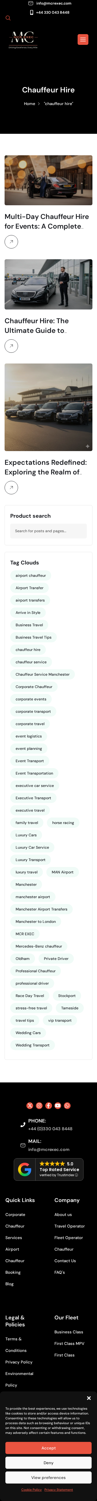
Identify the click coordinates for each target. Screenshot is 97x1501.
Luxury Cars (26, 835)
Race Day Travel (30, 995)
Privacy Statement (58, 1490)
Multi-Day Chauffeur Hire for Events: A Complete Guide (47, 226)
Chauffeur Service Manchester (43, 674)
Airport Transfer (29, 587)
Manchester (26, 884)
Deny (49, 1463)
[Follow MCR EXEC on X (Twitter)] (29, 1105)
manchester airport (33, 896)
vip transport (60, 1020)
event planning (29, 748)
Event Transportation (34, 773)
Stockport (67, 995)
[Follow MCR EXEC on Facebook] (48, 1105)
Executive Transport (33, 798)
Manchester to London (36, 921)
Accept (48, 1448)
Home (29, 103)
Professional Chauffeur (36, 971)
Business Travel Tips (33, 637)
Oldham (23, 958)
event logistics (29, 736)
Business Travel (29, 624)
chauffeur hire (28, 649)
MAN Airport (63, 872)
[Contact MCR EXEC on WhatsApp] (67, 1105)
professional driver (32, 983)
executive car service (35, 785)
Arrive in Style (28, 612)
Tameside (69, 1008)
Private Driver (56, 958)
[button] (89, 1398)
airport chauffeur (31, 575)
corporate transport (33, 711)
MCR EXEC (25, 933)
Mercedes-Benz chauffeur (39, 946)
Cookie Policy (31, 1490)
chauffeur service (31, 662)
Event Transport (30, 760)
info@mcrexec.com (53, 3)
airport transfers (30, 600)
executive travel (30, 810)
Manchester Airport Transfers (41, 909)
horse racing (63, 822)
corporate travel (30, 723)
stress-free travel (31, 1008)
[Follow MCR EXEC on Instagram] (39, 1105)
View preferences (48, 1477)
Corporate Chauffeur (34, 686)
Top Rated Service (59, 1169)
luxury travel (26, 872)
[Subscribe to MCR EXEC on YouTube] (57, 1105)
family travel (27, 822)
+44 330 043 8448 (53, 12)
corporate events (31, 699)
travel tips (25, 1020)
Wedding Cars (28, 1032)
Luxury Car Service (32, 847)
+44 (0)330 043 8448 (50, 1129)
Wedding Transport (33, 1045)
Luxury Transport (31, 859)
